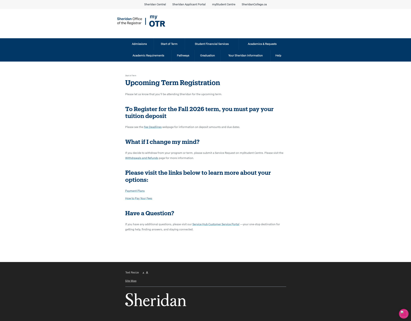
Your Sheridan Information (245, 55)
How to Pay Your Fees (138, 198)
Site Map (130, 281)
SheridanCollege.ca (254, 4)
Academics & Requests (262, 44)
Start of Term (169, 44)
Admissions (139, 44)
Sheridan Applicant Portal (189, 4)
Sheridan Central (155, 4)
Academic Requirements (148, 55)
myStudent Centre (223, 4)
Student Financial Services (212, 44)
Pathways (183, 55)
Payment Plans (135, 191)
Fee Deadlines (153, 127)
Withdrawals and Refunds (141, 158)
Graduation (207, 55)
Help (278, 55)
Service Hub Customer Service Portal (215, 224)
